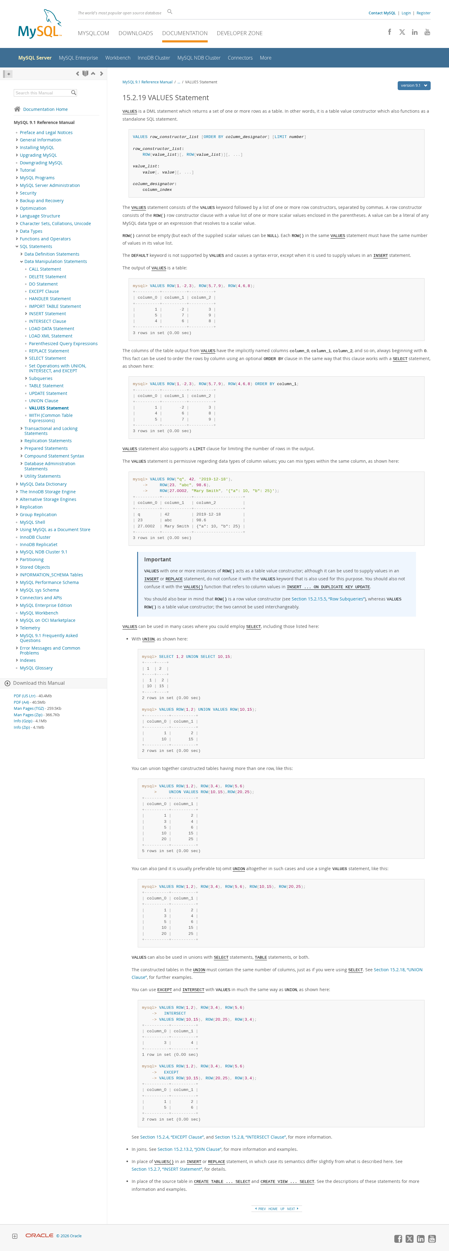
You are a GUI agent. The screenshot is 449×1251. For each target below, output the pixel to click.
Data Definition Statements (51, 254)
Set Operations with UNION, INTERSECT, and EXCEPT (57, 368)
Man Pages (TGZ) (29, 708)
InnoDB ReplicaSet (38, 544)
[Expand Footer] (15, 1237)
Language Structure (40, 216)
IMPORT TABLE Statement (55, 306)
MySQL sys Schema (39, 590)
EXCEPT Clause (44, 291)
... (178, 82)
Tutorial (27, 170)
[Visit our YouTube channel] (425, 33)
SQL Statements (36, 246)
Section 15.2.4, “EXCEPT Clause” (172, 1137)
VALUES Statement (49, 408)
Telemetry (30, 628)
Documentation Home (45, 109)
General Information (40, 140)
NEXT (291, 1209)
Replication (31, 507)
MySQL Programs (37, 178)
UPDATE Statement (48, 393)
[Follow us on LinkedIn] (412, 33)
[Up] (93, 73)
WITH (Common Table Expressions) (51, 418)
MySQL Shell (32, 522)
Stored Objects (35, 567)
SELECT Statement (47, 358)
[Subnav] (17, 140)
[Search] (73, 92)
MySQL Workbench (39, 613)
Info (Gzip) (23, 721)
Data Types (31, 231)
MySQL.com (93, 33)
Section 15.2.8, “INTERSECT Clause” (250, 1137)
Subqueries (41, 378)
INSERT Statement (47, 313)
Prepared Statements (46, 448)
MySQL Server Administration (50, 185)
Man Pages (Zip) (28, 714)
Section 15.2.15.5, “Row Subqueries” (328, 599)
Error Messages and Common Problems (50, 650)
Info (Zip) (22, 727)
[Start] (85, 73)
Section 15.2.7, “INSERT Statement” (167, 1169)
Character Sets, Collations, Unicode (55, 223)
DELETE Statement (47, 276)
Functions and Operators (45, 239)
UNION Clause (43, 400)
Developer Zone (240, 33)
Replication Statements (48, 440)
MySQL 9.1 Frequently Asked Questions (49, 638)
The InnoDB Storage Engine (48, 491)
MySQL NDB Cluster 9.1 (44, 552)
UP (282, 1209)
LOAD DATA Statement (51, 328)
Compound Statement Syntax (54, 456)
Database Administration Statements (49, 466)
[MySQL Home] (40, 25)
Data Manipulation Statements (55, 261)
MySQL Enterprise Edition (46, 605)
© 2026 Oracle (69, 1235)
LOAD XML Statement (50, 336)
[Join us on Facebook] (387, 33)
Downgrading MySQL (41, 163)
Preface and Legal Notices (46, 132)
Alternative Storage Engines (48, 499)
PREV (261, 1209)
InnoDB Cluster (35, 537)
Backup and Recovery (42, 200)
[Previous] (77, 73)
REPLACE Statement (49, 351)
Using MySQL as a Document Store (55, 529)
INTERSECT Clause (47, 321)
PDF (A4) (21, 702)
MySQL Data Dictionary (43, 484)
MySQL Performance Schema (49, 582)
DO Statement (43, 284)
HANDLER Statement (50, 298)
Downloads (136, 33)
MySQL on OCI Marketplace (47, 620)
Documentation (185, 33)
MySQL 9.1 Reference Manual (147, 82)
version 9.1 (411, 85)
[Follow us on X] (400, 33)
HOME (273, 1209)
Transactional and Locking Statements (51, 431)
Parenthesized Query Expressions (63, 343)
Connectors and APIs (41, 597)
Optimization (33, 208)
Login (406, 12)
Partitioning (32, 559)
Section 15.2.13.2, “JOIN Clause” (189, 1149)
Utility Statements (42, 476)
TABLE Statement (46, 385)
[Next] (101, 73)
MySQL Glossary (36, 668)
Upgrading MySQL (38, 155)
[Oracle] (39, 1235)
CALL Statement (45, 269)
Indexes (28, 660)
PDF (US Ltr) (24, 695)
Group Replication (38, 514)
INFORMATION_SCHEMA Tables (51, 575)
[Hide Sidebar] (8, 74)
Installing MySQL (37, 147)
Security (28, 193)
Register (424, 12)
